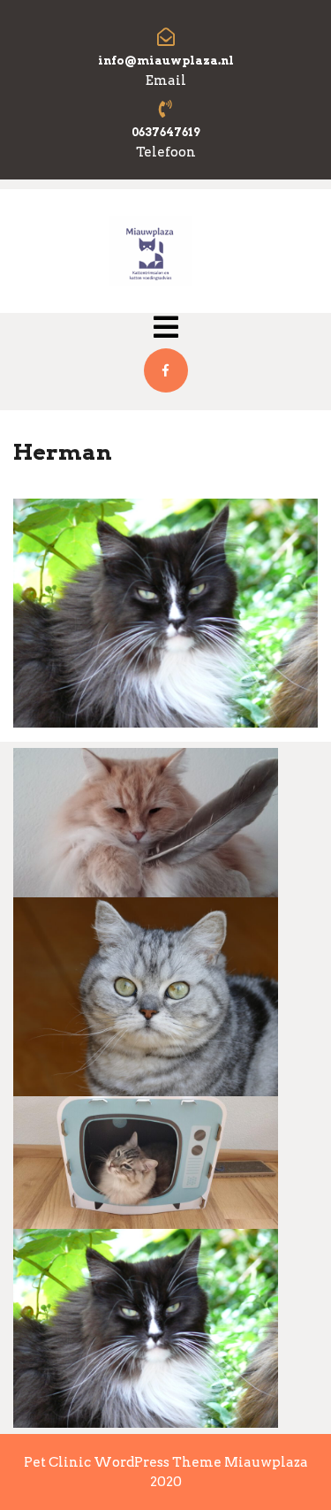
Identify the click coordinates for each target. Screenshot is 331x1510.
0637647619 (166, 132)
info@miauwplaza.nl (166, 60)
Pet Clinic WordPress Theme (124, 1462)
